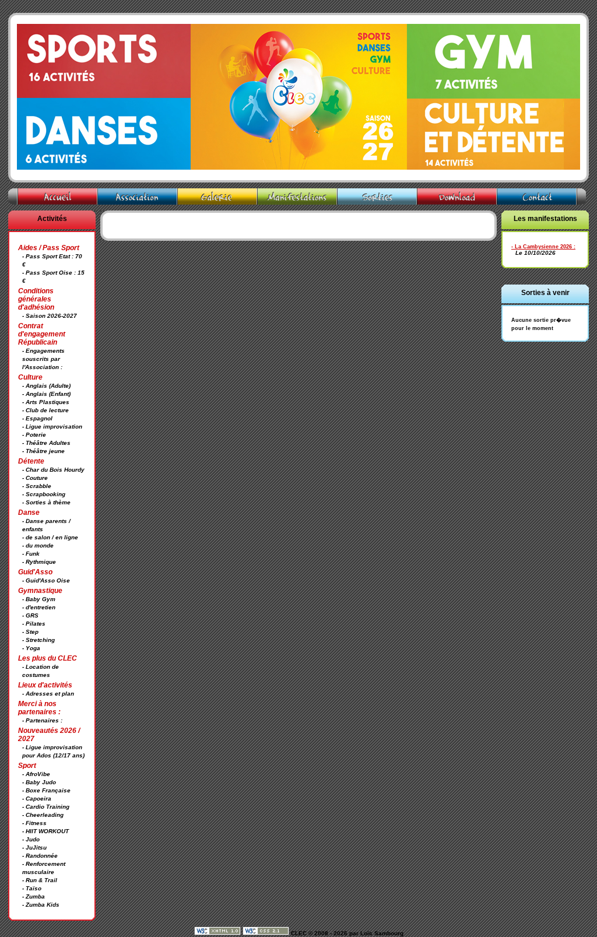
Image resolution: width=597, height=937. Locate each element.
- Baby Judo (39, 782)
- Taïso (31, 888)
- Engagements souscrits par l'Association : (43, 359)
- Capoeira (36, 798)
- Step (30, 632)
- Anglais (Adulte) (46, 385)
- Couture (35, 478)
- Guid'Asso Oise (46, 580)
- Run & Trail (39, 880)
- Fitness (34, 823)
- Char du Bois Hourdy (53, 469)
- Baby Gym (38, 599)
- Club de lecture (45, 410)
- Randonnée (40, 855)
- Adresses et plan (48, 693)
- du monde (38, 545)
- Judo (31, 839)
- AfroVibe (36, 774)
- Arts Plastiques (45, 402)
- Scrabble (36, 486)
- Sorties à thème (46, 502)
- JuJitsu (34, 847)
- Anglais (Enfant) (46, 394)
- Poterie (34, 434)
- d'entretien (38, 607)
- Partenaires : (42, 720)
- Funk (31, 553)
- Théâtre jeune (43, 451)
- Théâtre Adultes (46, 443)
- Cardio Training (45, 806)
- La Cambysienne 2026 (541, 247)
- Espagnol (37, 418)
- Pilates (33, 623)
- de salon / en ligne (50, 537)
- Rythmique (39, 562)
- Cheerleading (43, 815)
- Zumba (33, 896)
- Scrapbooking (43, 494)
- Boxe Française (46, 790)
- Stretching (38, 640)
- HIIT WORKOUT (45, 831)
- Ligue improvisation (52, 426)
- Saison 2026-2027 (49, 316)
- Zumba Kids (40, 904)
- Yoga (31, 648)
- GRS (30, 615)
